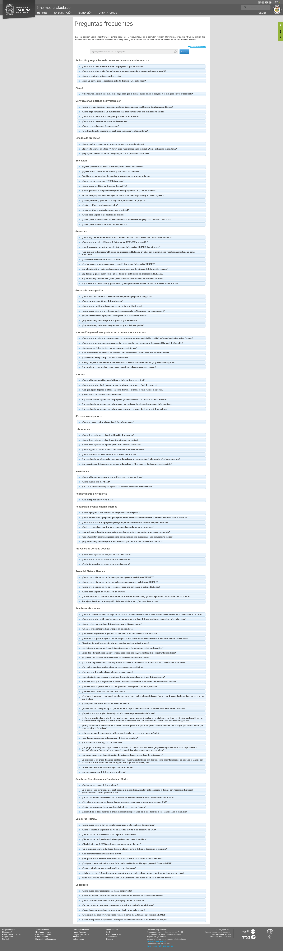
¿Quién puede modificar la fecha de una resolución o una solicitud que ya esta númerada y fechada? (126, 219)
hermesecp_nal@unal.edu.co (160, 946)
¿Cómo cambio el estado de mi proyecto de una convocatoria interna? (113, 144)
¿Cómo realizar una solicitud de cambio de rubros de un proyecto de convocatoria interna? (122, 896)
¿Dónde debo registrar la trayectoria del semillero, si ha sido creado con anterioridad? (120, 633)
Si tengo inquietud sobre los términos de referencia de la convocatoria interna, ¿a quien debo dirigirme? (128, 362)
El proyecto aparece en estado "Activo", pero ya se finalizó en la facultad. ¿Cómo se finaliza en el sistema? (129, 149)
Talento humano (42, 930)
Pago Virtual (7, 937)
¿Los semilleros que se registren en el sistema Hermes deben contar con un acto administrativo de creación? (129, 682)
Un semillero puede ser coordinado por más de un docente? (108, 767)
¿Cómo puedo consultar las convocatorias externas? (105, 121)
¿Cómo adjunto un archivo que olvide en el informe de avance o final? (113, 380)
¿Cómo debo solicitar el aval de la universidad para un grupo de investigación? (117, 296)
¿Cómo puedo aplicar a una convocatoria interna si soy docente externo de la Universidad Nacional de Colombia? (132, 343)
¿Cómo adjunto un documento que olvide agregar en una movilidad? (113, 477)
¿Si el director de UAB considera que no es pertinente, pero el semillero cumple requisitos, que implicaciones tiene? (133, 873)
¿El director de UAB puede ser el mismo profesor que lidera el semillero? (114, 839)
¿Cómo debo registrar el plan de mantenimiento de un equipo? (110, 440)
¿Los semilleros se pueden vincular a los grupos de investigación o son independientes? (120, 686)
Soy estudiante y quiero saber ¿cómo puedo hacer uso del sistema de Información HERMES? (123, 278)
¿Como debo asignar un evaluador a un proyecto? (104, 592)
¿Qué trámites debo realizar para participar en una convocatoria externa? (115, 131)
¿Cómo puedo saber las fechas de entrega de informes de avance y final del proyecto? (120, 385)
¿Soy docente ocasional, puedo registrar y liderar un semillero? (110, 738)
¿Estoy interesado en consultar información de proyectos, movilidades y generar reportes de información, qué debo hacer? (136, 596)
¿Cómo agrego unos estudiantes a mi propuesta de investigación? (111, 513)
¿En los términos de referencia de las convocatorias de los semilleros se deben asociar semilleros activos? (128, 797)
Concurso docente (43, 934)
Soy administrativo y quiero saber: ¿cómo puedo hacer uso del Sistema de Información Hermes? (125, 269)
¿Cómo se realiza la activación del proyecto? (101, 76)
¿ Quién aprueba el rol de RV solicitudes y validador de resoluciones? (113, 167)
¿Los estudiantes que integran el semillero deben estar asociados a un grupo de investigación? (123, 677)
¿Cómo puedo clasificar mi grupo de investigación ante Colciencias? (112, 306)
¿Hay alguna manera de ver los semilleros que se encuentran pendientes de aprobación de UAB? (124, 802)
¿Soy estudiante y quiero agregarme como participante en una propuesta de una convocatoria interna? (127, 537)
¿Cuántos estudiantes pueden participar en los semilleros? (107, 629)
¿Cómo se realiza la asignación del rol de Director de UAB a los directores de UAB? (119, 830)
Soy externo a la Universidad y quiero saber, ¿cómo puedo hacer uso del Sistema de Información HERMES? (130, 283)
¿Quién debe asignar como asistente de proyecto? (103, 215)
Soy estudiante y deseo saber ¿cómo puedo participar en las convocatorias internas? (119, 367)
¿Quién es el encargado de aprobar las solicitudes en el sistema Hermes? (114, 807)
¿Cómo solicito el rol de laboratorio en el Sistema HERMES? (109, 454)
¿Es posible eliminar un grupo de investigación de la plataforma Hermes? (114, 316)
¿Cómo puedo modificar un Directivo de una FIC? (104, 186)
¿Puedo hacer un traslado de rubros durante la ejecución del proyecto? (113, 910)
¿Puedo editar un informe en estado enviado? (102, 395)
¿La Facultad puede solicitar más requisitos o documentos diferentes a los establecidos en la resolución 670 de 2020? (133, 662)
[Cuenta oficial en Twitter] (262, 2)
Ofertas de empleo (43, 932)
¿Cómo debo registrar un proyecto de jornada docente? (106, 555)
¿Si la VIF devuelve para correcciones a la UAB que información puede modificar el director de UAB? (127, 878)
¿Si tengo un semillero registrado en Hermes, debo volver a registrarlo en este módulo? (120, 733)
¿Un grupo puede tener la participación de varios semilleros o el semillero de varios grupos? (122, 755)
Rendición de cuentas (11, 934)
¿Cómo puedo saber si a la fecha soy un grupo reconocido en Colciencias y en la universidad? (123, 311)
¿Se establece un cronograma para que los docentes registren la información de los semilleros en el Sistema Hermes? (133, 708)
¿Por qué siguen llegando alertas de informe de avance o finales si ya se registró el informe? (122, 390)
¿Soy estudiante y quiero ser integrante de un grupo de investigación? (113, 325)
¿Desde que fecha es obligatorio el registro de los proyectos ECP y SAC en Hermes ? (119, 191)
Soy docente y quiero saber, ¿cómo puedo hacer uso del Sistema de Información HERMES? (122, 274)
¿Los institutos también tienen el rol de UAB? (102, 854)
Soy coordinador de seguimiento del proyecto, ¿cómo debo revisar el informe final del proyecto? (124, 399)
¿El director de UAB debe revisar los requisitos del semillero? (109, 834)
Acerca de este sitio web (220, 937)
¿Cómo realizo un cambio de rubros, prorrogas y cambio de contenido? (113, 900)
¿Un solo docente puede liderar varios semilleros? (104, 772)
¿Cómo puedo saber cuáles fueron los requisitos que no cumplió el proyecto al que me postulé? (124, 71)
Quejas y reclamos (81, 934)
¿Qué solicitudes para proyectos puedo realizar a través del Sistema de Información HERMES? (124, 915)
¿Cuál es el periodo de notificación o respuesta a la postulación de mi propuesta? (118, 527)
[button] (184, 51)
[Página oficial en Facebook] (259, 2)
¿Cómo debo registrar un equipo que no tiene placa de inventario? (111, 445)
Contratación (7, 932)
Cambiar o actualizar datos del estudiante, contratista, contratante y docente (116, 176)
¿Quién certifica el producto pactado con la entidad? (105, 210)
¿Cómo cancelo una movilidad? (96, 482)
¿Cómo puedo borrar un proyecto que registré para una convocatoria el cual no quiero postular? (125, 522)
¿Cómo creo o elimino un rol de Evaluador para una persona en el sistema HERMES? (120, 582)
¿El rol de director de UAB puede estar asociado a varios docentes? (111, 844)
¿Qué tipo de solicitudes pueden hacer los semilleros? (105, 704)
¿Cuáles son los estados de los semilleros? (100, 785)
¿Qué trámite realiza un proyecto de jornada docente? (106, 564)
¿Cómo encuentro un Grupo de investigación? (102, 301)
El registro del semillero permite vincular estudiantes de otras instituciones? (115, 643)
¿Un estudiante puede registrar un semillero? (102, 743)
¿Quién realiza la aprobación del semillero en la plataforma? (109, 868)
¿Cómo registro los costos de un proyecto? (100, 126)
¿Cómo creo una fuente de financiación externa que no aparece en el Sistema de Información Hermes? (127, 107)
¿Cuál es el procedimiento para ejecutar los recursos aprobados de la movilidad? (117, 487)
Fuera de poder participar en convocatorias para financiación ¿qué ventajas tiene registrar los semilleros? (129, 653)
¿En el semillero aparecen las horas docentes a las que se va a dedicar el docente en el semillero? (124, 849)
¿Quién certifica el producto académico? (100, 205)
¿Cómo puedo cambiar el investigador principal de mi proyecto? (110, 116)
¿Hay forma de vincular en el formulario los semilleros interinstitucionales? (115, 658)
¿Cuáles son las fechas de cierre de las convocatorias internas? (109, 348)
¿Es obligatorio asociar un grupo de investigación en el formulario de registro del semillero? (122, 648)
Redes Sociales (79, 932)
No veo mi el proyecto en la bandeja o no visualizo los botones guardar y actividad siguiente (122, 195)
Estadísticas (78, 939)
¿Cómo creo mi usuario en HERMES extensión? (103, 181)
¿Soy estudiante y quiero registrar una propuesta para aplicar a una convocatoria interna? (122, 541)
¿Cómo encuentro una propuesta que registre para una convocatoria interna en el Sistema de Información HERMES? (134, 517)
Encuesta (77, 937)
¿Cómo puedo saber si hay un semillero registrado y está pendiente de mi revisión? (118, 825)
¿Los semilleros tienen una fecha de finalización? (103, 691)
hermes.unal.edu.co (55, 8)
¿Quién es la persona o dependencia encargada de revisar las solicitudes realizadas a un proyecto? (125, 920)
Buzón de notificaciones (45, 939)
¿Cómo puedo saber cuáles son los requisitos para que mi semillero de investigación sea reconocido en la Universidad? (134, 619)
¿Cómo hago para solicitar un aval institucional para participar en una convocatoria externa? (123, 112)
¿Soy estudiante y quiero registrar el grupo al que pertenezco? (109, 320)
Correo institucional (81, 930)
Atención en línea (113, 934)
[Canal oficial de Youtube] (266, 2)
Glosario (109, 939)
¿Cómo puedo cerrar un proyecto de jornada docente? (106, 559)
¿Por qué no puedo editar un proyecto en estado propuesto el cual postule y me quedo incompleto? (126, 532)
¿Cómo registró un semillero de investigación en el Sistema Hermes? (112, 624)
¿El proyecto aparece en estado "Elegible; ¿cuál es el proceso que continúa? (115, 153)
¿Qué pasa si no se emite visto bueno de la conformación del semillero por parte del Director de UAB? (127, 863)
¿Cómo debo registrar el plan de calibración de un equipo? (108, 435)
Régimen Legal (8, 930)
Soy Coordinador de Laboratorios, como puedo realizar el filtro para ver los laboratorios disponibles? (127, 464)
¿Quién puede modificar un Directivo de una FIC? (104, 224)
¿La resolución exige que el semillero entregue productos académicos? (113, 667)
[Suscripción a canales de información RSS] (270, 2)
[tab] (141, 66)
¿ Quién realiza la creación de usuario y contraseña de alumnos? (110, 171)
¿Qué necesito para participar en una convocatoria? (105, 357)
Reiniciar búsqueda (198, 47)
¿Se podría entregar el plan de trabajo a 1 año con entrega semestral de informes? (118, 713)
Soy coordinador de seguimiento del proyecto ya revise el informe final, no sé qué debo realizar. (124, 409)
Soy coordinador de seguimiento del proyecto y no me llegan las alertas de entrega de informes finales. (127, 404)
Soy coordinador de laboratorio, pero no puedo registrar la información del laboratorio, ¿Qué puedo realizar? (131, 459)
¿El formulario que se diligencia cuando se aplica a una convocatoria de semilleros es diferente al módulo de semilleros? (135, 638)
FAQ (108, 932)
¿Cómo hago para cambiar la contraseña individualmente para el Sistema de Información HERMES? (127, 237)
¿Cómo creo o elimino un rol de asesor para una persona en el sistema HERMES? (118, 577)
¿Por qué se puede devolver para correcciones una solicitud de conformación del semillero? (122, 859)
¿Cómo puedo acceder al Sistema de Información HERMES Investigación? (115, 242)
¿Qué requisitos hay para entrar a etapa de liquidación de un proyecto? (114, 200)
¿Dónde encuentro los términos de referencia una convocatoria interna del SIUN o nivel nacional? (125, 353)
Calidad (5, 939)
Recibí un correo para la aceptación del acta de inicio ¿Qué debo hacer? (114, 81)
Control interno (41, 937)
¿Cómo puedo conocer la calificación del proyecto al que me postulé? (112, 66)
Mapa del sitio (112, 930)
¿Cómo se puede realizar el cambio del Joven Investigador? (108, 422)
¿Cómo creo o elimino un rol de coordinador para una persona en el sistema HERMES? (121, 587)
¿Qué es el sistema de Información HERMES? (102, 259)
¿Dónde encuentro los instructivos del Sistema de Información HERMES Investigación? (121, 247)
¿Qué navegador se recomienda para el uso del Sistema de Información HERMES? (118, 264)
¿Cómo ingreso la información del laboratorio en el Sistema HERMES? (113, 449)
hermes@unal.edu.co (156, 941)
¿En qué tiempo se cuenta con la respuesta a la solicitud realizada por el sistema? (118, 905)
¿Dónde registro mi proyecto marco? (98, 500)
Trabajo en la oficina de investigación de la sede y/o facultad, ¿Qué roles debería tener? (120, 601)
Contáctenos (111, 937)
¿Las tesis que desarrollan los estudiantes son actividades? (107, 672)
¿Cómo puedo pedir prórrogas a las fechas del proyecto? (107, 891)
